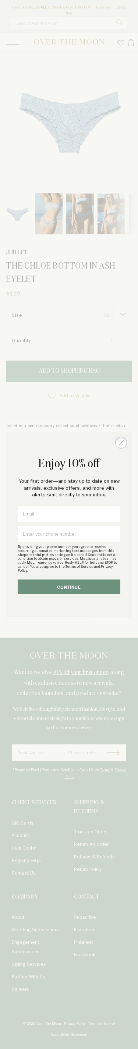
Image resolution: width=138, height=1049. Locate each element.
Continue (69, 587)
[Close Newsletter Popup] (121, 443)
